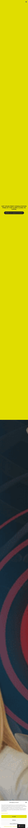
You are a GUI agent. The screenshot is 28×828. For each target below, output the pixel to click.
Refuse (14, 820)
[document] (14, 414)
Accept (14, 816)
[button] (26, 802)
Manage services (4, 813)
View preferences (14, 823)
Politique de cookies (8, 826)
